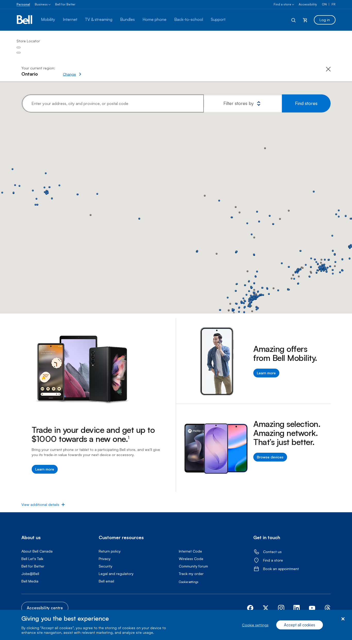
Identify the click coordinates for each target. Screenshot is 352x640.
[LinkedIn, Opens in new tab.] (297, 608)
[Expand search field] (294, 20)
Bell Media (29, 581)
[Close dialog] (342, 619)
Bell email (106, 581)
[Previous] (18, 47)
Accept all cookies (299, 624)
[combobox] (113, 103)
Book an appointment (281, 568)
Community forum (193, 566)
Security (105, 566)
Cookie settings (255, 625)
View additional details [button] (40, 504)
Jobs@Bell (30, 573)
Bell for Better (65, 4)
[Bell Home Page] (24, 20)
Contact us (272, 551)
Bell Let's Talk (32, 558)
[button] (90, 71)
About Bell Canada (37, 551)
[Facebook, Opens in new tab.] (250, 608)
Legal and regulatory (116, 573)
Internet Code (190, 551)
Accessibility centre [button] (45, 607)
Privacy (105, 558)
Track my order (191, 573)
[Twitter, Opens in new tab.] (266, 608)
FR (334, 4)
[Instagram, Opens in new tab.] (281, 608)
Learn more (44, 469)
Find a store (282, 4)
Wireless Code (191, 558)
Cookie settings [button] (188, 582)
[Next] (18, 52)
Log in (325, 20)
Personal (23, 4)
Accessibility (308, 4)
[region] (176, 625)
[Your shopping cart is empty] (305, 20)
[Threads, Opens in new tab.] (327, 608)
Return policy (110, 551)
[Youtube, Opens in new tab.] (312, 608)
